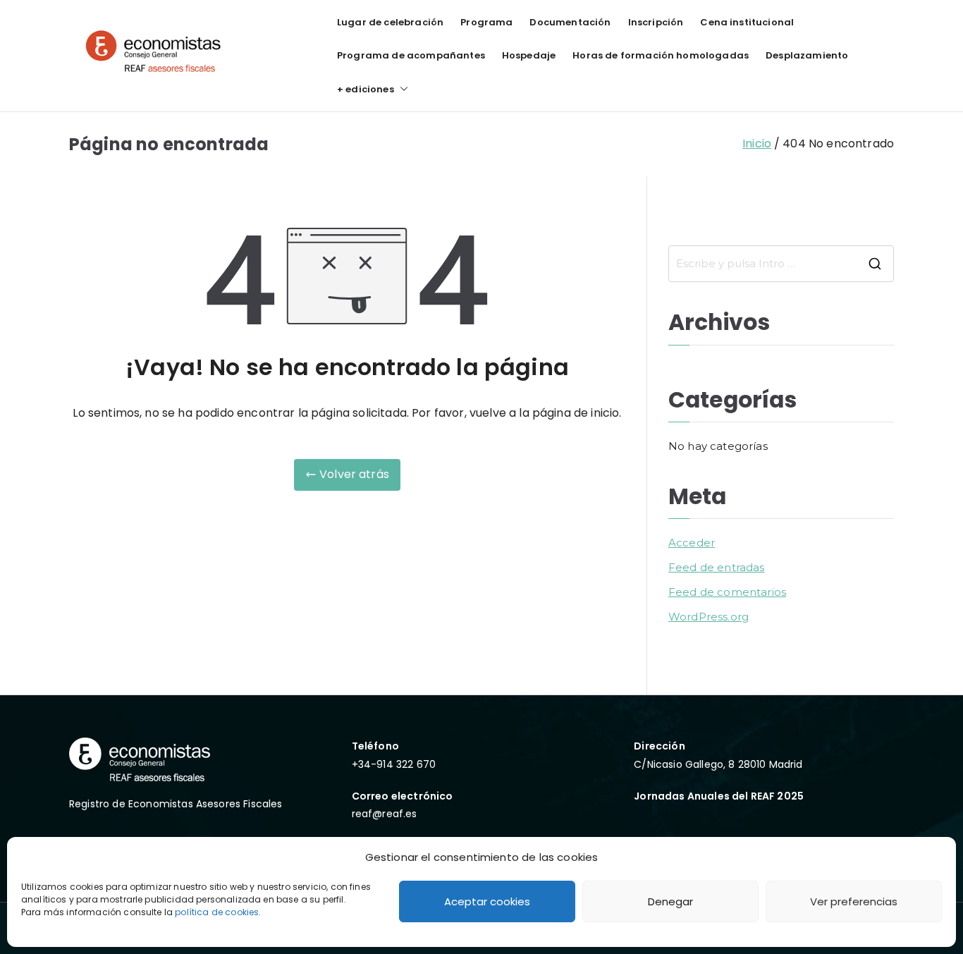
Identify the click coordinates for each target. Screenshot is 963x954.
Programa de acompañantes (411, 55)
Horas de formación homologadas (660, 55)
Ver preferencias (853, 901)
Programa (486, 22)
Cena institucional (747, 22)
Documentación (570, 22)
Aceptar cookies (487, 901)
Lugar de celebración (390, 22)
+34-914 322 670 (394, 764)
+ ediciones (365, 89)
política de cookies (217, 912)
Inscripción (656, 22)
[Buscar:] (781, 263)
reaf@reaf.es (384, 814)
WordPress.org (708, 616)
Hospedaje (529, 55)
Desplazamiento (807, 55)
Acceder (691, 542)
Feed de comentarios (727, 592)
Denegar (670, 901)
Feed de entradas (716, 567)
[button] (401, 89)
